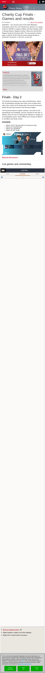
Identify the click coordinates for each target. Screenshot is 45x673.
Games (37, 174)
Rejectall (23, 668)
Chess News (15, 8)
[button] (13, 2)
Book (7, 174)
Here (23, 660)
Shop (4, 1)
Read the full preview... (10, 157)
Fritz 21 (6, 73)
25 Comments (39, 22)
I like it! (32, 22)
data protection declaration (24, 664)
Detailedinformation (10, 668)
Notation (22, 174)
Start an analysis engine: (11, 630)
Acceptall (36, 668)
